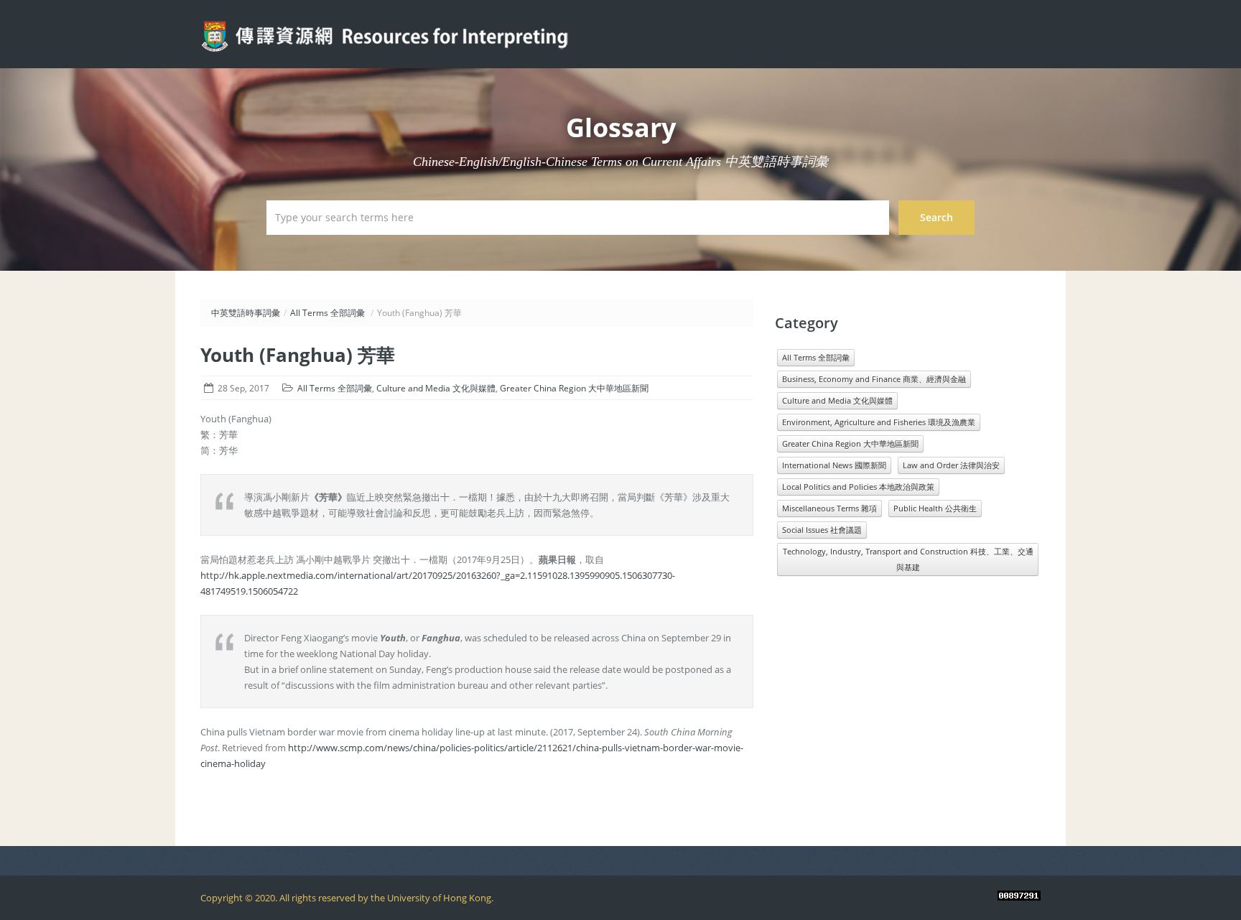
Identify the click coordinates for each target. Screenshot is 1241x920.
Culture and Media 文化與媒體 (436, 388)
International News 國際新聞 (834, 465)
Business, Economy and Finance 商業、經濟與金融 (874, 378)
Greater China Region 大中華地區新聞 (574, 388)
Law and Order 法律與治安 (951, 465)
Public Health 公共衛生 (935, 508)
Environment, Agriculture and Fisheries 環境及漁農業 (878, 422)
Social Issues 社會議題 (822, 529)
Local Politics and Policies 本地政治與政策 (858, 486)
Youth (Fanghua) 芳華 (297, 355)
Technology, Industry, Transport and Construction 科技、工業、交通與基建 (908, 559)
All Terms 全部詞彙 (327, 313)
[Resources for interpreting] (388, 33)
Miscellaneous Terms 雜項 (829, 508)
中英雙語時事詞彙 (245, 313)
